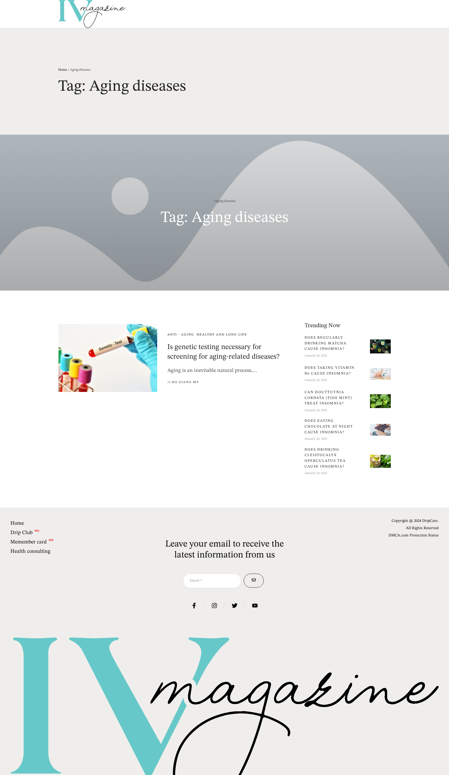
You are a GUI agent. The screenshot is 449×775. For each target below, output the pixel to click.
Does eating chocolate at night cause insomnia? (329, 426)
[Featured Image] (107, 358)
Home (62, 69)
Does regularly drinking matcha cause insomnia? (326, 343)
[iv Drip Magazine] (91, 14)
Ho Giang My (185, 382)
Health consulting (30, 551)
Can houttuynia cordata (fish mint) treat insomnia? (328, 397)
